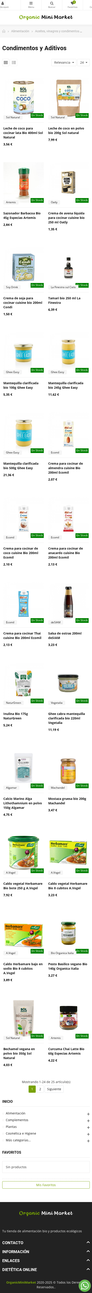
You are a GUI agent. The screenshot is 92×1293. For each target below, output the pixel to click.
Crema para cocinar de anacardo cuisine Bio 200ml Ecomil (65, 552)
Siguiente (54, 1089)
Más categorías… (18, 1140)
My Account (2, 5)
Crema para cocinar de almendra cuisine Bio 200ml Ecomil (65, 468)
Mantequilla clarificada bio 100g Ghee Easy (20, 385)
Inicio (7, 1101)
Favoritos (11, 1152)
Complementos (17, 1120)
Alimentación (15, 1113)
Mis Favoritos (46, 1185)
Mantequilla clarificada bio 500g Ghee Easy (20, 465)
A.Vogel (10, 872)
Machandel (58, 788)
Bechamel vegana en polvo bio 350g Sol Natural (19, 1053)
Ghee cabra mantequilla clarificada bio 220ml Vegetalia (66, 718)
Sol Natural (13, 117)
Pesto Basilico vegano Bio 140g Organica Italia (67, 966)
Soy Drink (12, 287)
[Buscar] (51, 5)
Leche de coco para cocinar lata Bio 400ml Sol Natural (23, 132)
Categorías (31, 5)
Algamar (11, 788)
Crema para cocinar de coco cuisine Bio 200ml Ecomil (20, 552)
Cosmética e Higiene (21, 1133)
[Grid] (5, 62)
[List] (13, 62)
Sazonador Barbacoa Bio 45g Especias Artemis (22, 215)
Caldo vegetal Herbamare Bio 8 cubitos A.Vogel (67, 885)
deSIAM (56, 622)
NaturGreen (13, 703)
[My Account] (10, 5)
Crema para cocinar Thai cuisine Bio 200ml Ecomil (22, 635)
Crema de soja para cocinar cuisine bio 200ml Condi (22, 302)
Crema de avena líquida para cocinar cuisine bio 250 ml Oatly (66, 217)
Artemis (11, 202)
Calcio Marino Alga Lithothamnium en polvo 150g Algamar (22, 803)
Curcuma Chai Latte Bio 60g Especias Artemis (66, 1051)
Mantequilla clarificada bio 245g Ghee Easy (65, 385)
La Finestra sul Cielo (63, 287)
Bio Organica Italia (62, 953)
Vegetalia (57, 703)
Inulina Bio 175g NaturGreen (15, 716)
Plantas (11, 1127)
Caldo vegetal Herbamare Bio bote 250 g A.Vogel (22, 885)
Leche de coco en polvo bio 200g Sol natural (66, 130)
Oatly (54, 202)
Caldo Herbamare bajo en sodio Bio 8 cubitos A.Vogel (23, 968)
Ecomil (55, 452)
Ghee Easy (12, 372)
